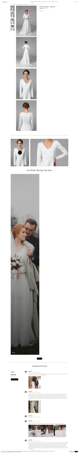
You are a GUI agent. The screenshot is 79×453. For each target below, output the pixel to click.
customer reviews (46, 8)
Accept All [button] (76, 451)
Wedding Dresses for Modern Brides (18, 4)
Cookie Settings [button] (72, 451)
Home (11, 4)
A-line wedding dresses (32, 4)
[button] (39, 359)
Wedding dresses (26, 4)
